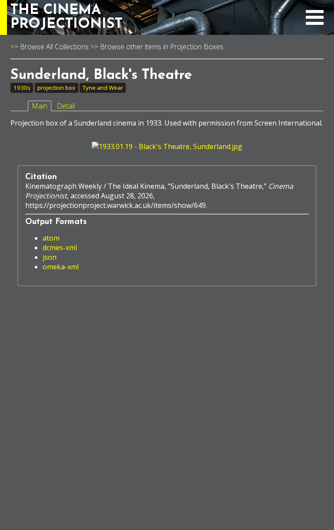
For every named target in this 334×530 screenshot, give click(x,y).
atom (51, 238)
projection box (56, 88)
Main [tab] (39, 106)
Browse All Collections (54, 46)
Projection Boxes (197, 46)
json (50, 257)
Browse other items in (135, 46)
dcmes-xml (60, 247)
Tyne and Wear (103, 88)
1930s (21, 88)
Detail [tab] (66, 106)
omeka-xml (61, 267)
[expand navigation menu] (315, 22)
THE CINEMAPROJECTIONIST (66, 17)
